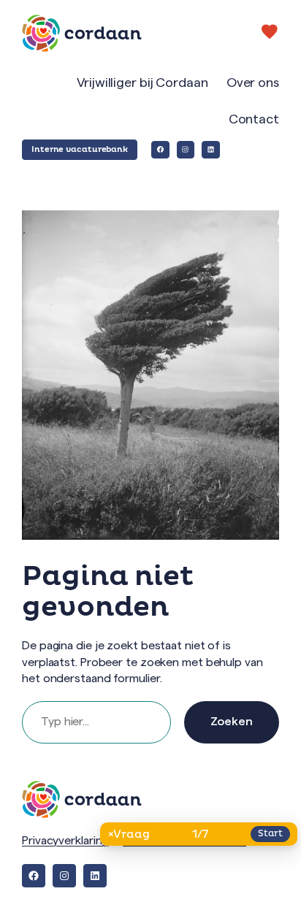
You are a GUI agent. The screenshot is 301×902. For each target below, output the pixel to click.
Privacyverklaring (65, 840)
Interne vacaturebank (79, 149)
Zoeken (231, 721)
